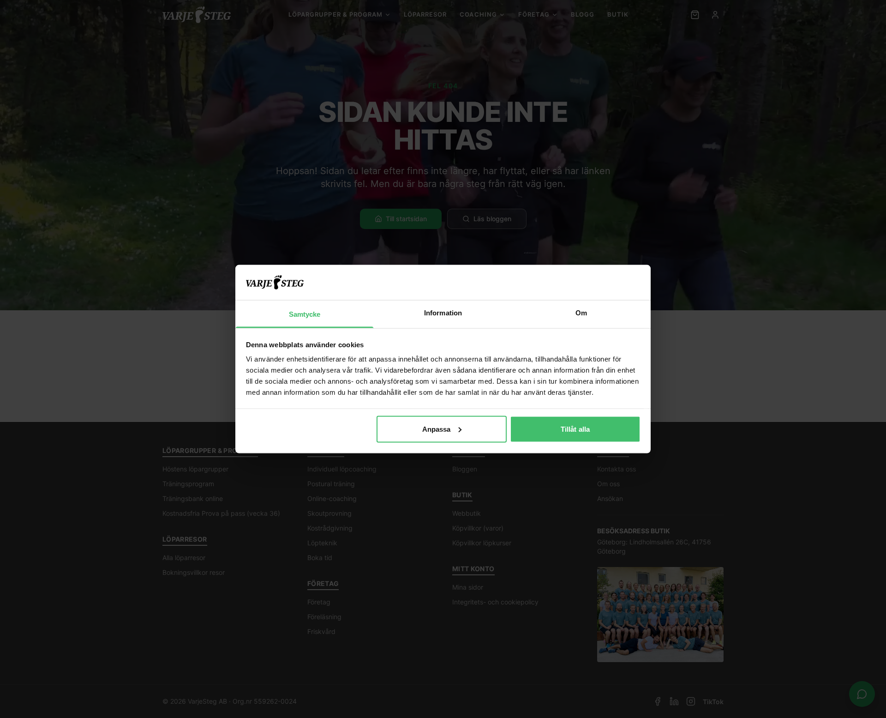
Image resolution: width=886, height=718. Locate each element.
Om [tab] (581, 313)
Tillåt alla (575, 429)
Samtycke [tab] (305, 314)
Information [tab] (443, 313)
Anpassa (436, 429)
